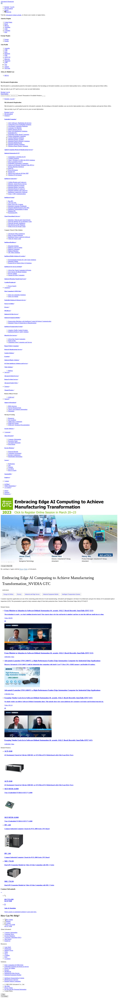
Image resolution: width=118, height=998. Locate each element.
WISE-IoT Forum (13, 423)
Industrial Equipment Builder (12, 317)
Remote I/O (11, 171)
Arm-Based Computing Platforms (18, 126)
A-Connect (7, 487)
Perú (5, 32)
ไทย (5, 64)
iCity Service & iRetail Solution (17, 272)
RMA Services (12, 406)
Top (4, 994)
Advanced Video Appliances (16, 233)
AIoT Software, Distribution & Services (19, 123)
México (6, 25)
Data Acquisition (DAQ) (15, 162)
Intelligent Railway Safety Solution (18, 332)
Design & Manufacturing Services (13, 349)
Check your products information (17, 409)
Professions (11, 464)
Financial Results (13, 451)
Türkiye (6, 66)
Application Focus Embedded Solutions (19, 124)
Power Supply (12, 286)
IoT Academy (12, 420)
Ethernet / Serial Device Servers (17, 184)
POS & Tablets (12, 273)
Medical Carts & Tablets (15, 247)
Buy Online (9, 919)
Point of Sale (12, 340)
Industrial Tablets (13, 261)
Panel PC (11, 168)
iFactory (6, 307)
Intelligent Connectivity (10, 178)
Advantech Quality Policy (11, 383)
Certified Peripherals (9, 282)
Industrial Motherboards (15, 143)
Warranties (11, 411)
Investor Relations (9, 448)
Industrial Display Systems (16, 139)
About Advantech (8, 435)
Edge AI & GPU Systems (15, 204)
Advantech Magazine (14, 442)
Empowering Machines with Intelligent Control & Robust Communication (29, 321)
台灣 (5, 62)
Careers (6, 460)
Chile (6, 29)
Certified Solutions (13, 158)
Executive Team (13, 441)
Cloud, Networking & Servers (12, 216)
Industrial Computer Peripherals (17, 206)
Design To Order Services (11, 379)
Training (10, 467)
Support (6, 399)
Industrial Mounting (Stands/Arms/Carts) (15, 279)
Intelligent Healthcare (10, 242)
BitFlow (10, 370)
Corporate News (9, 934)
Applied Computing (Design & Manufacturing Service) (18, 149)
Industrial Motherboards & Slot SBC (18, 207)
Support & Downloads (10, 402)
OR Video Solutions (14, 252)
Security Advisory (9, 428)
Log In (12, 7)
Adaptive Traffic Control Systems (18, 330)
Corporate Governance (14, 453)
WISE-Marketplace (10, 486)
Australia (7, 48)
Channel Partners (9, 390)
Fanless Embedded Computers (17, 136)
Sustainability (8, 474)
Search (6, 10)
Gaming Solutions (9, 353)
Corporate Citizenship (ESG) (12, 937)
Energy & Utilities (9, 303)
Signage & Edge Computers (16, 275)
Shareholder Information (15, 456)
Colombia (7, 30)
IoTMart (6, 484)
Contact (6, 481)
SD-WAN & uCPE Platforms (16, 225)
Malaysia (8, 12)
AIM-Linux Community (15, 421)
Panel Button (4, 94)
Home (6, 490)
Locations (11, 468)
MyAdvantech (8, 8)
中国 (5, 50)
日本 (5, 55)
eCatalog (7, 955)
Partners (6, 386)
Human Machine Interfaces (16, 166)
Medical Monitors (13, 251)
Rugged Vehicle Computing (11, 346)
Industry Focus (8, 950)
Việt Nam (7, 68)
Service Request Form (14, 408)
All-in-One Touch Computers (16, 339)
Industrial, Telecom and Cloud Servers (19, 220)
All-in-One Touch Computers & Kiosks (19, 270)
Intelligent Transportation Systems (18, 209)
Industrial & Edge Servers (11, 314)
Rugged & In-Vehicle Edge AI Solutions (20, 263)
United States (8, 22)
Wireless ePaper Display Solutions (18, 146)
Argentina (7, 27)
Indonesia (7, 53)
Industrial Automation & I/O (11, 153)
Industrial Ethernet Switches (16, 185)
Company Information (14, 439)
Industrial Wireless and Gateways (17, 190)
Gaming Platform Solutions (16, 138)
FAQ (5, 957)
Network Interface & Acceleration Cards (20, 221)
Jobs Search (7, 939)
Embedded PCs (12, 133)
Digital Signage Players (15, 129)
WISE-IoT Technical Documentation (19, 425)
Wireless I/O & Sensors (15, 175)
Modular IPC (12, 211)
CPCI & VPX (12, 202)
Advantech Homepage (7, 1)
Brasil (6, 24)
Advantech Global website (13, 15)
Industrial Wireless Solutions (16, 144)
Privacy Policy (23, 569)
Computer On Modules (15, 128)
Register (6, 7)
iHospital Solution (13, 246)
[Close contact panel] (1, 892)
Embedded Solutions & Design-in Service (15, 300)
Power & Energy (13, 170)
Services (6, 372)
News (6, 953)
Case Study (7, 947)
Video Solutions (8, 367)
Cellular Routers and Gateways (17, 182)
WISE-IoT (11, 397)
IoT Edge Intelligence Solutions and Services (16, 363)
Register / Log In (9, 99)
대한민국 (7, 57)
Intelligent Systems (9, 197)
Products (6, 115)
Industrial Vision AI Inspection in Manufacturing (22, 323)
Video (6, 952)
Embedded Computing (10, 119)
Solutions (7, 287)
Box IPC (10, 201)
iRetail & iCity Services (10, 335)
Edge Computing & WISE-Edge (12, 291)
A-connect (7, 958)
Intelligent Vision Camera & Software (19, 237)
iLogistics (6, 356)
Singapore (7, 61)
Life (9, 465)
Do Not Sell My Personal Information (15, 989)
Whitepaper (7, 948)
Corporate (7, 432)
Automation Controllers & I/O (17, 157)
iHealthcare (7, 310)
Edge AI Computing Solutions (17, 295)
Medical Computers (14, 249)
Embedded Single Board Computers (18, 134)
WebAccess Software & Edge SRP (18, 173)
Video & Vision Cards (14, 238)
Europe (6, 39)
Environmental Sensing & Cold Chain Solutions (22, 259)
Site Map (7, 986)
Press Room (11, 444)
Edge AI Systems (13, 296)
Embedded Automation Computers (18, 163)
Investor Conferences (14, 455)
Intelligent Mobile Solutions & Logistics (14, 256)
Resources (11, 418)
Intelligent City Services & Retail (13, 266)
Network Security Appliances (16, 223)
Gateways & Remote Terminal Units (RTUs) (21, 165)
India (5, 52)
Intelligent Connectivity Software (17, 192)
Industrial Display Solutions (11, 360)
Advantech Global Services (11, 376)
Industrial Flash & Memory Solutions (19, 141)
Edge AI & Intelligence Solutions (17, 131)
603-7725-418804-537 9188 (9, 925)
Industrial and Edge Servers (32, 594)
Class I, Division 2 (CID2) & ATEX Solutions (21, 160)
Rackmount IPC (13, 212)
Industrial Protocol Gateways (16, 189)
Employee (7, 477)
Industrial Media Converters (16, 187)
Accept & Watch (6, 566)
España (6, 41)
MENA (6, 75)
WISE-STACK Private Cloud (16, 226)
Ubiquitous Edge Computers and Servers (20, 342)
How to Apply (12, 470)
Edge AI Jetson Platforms (15, 235)
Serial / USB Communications (17, 194)
